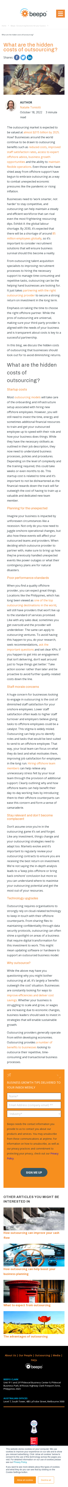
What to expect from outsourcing (27, 1305)
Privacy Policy (20, 1461)
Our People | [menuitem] (27, 1355)
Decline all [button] (46, 1479)
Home (4, 26)
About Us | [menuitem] (12, 1355)
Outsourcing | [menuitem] (44, 1355)
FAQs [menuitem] (34, 1360)
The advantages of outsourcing (25, 1336)
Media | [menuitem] (58, 1355)
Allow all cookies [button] (25, 1479)
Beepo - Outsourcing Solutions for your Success (28, 26)
